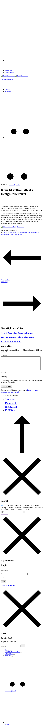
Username (4, 570)
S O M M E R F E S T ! (11, 341)
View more (4, 514)
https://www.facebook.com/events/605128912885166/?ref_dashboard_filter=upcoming (21, 233)
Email (3, 377)
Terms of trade (10, 399)
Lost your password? (8, 585)
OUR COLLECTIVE (12, 652)
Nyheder (17, 185)
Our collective (10, 72)
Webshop (8, 91)
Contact (7, 89)
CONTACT (9, 654)
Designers (8, 70)
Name (3, 373)
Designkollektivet (7, 79)
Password (4, 574)
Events (11, 185)
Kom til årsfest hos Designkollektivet (17, 333)
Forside (7, 650)
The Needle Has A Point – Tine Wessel (17, 337)
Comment (5, 355)
